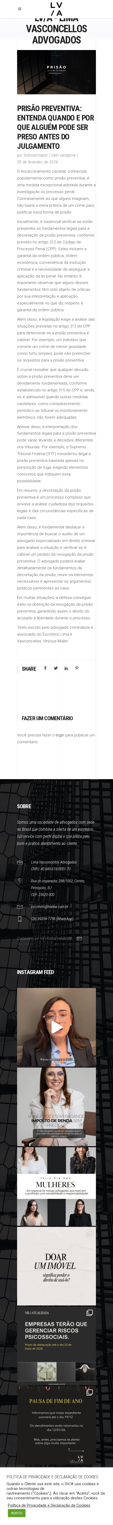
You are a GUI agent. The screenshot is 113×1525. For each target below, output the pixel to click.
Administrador (36, 155)
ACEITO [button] (16, 1513)
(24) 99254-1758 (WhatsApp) (52, 918)
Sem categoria (63, 155)
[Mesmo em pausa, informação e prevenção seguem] (56, 1425)
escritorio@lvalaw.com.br (49, 906)
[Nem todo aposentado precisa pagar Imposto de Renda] (56, 1107)
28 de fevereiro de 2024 (37, 162)
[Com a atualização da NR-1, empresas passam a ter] (56, 1346)
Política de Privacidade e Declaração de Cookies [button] (49, 1505)
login (60, 735)
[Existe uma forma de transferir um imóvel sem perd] (56, 1266)
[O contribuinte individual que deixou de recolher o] (56, 1027)
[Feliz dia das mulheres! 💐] (56, 1186)
